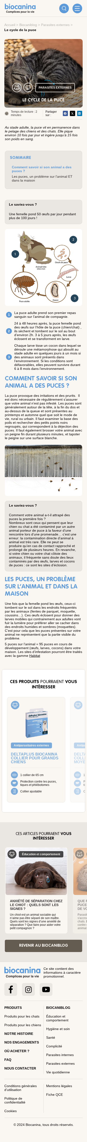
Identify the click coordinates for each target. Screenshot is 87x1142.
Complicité (54, 1046)
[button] (65, 113)
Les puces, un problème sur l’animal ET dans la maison (42, 178)
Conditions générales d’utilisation (20, 1088)
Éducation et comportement (57, 1018)
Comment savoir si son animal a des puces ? (42, 169)
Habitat (34, 656)
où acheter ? (16, 1051)
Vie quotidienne (58, 1072)
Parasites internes (60, 1055)
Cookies (10, 1111)
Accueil (9, 25)
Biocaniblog (28, 25)
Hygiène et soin (58, 1029)
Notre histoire (18, 1034)
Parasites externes (55, 25)
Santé (50, 1037)
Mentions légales (59, 1086)
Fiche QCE (54, 1094)
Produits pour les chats (21, 1016)
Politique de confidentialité (14, 1100)
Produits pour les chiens (22, 1025)
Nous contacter (20, 1068)
